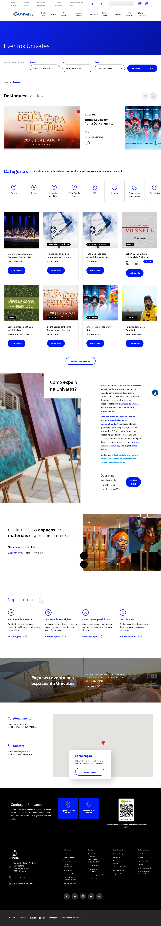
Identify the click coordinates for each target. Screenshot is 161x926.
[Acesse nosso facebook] (67, 896)
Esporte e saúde (143, 861)
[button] (103, 743)
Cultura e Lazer (105, 14)
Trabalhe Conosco (70, 883)
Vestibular (116, 857)
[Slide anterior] (84, 556)
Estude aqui (43, 14)
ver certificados (128, 636)
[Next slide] (153, 96)
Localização (68, 870)
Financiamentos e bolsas (119, 862)
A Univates (64, 14)
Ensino (53, 14)
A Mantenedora (69, 857)
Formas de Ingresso (120, 854)
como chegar (90, 772)
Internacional (68, 874)
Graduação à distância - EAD (93, 861)
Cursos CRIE (92, 878)
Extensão (92, 14)
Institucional (68, 854)
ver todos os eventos (80, 361)
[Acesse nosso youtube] (91, 896)
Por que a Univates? (119, 867)
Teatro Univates (143, 854)
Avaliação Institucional (68, 865)
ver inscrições (52, 636)
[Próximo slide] (84, 564)
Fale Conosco (129, 14)
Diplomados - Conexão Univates (70, 878)
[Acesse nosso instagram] (83, 896)
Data (97, 62)
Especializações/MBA (95, 875)
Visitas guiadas (118, 870)
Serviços (117, 14)
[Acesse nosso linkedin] (99, 896)
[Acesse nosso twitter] (75, 896)
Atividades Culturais (145, 868)
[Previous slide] (145, 96)
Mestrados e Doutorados (92, 870)
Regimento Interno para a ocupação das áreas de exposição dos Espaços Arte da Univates (119, 459)
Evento (33, 62)
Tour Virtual (67, 861)
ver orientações (90, 636)
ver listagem (14, 636)
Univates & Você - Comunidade (144, 873)
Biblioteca (141, 857)
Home (6, 82)
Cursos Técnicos (94, 865)
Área (65, 62)
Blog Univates (118, 874)
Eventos (16, 82)
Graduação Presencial (92, 855)
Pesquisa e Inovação (78, 14)
